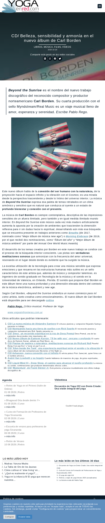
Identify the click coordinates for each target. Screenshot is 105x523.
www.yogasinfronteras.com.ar (25, 312)
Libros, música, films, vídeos (52, 47)
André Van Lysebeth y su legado (26, 358)
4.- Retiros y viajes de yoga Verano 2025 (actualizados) (77, 478)
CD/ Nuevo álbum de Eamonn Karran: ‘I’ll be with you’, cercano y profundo (49, 338)
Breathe (74, 232)
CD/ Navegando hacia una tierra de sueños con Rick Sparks (41, 329)
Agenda (7, 380)
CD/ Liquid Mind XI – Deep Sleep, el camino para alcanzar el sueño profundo (50, 363)
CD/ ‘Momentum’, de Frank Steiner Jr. (28, 368)
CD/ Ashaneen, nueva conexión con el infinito (33, 353)
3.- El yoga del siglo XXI (65, 475)
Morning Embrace (77, 236)
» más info (9, 395)
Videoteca (61, 380)
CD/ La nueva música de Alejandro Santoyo (32, 324)
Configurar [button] (9, 517)
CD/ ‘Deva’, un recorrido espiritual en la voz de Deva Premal (41, 333)
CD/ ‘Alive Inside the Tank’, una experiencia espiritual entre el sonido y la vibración (54, 348)
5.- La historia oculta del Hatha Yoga (70, 480)
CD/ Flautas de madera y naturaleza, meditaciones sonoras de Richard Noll (49, 343)
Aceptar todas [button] (24, 517)
